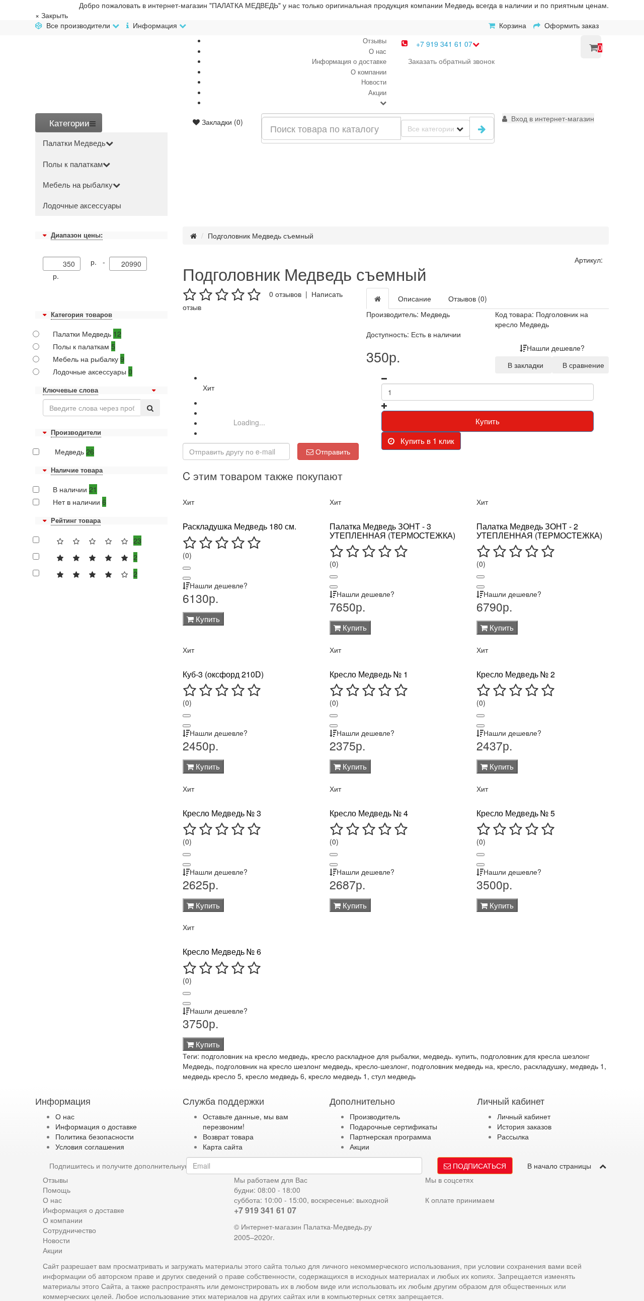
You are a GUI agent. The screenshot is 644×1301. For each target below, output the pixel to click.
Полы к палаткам (73, 164)
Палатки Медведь (74, 142)
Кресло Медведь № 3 (222, 813)
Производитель (375, 1116)
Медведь (73, 451)
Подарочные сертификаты (393, 1126)
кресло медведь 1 (337, 1076)
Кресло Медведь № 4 (369, 813)
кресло (508, 1066)
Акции (377, 92)
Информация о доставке (349, 61)
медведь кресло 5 (212, 1076)
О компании (368, 71)
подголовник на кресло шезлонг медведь (283, 1066)
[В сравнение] (187, 578)
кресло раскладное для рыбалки (365, 1056)
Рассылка (513, 1136)
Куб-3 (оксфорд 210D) (223, 674)
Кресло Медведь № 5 (515, 813)
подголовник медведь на (452, 1066)
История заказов (524, 1126)
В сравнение (581, 365)
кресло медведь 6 (275, 1076)
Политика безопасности (94, 1136)
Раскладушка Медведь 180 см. (239, 526)
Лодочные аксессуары (82, 205)
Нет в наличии (79, 502)
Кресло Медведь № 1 (369, 674)
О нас (377, 51)
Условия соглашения (89, 1146)
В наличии (75, 489)
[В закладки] (187, 568)
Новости (373, 82)
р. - (100, 262)
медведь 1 (587, 1066)
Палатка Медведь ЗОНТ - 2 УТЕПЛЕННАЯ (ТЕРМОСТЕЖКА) (539, 530)
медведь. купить (449, 1056)
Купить (487, 421)
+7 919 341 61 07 (444, 44)
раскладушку (545, 1066)
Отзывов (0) (467, 298)
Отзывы (374, 40)
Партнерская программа (390, 1136)
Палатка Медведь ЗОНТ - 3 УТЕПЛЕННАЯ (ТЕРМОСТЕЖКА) (392, 530)
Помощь (56, 1190)
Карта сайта (223, 1146)
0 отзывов (285, 294)
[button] (548, 118)
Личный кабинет (523, 1116)
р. (56, 276)
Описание (414, 298)
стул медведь (393, 1076)
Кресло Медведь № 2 (515, 674)
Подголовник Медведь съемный (260, 236)
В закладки (523, 365)
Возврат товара (228, 1136)
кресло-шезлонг (381, 1066)
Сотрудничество (69, 1230)
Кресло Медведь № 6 (222, 951)
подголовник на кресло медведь (254, 1056)
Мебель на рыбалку (78, 184)
